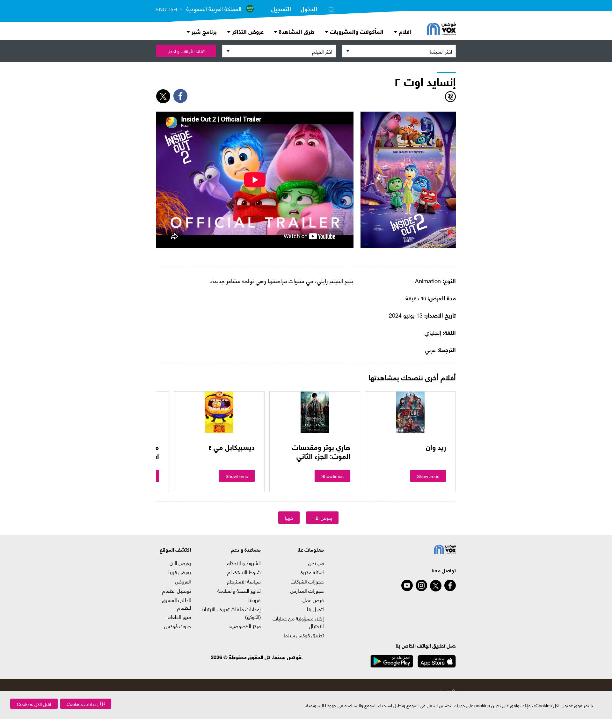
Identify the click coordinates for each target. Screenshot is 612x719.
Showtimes (428, 476)
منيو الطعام (179, 616)
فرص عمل (313, 600)
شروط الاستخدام (244, 572)
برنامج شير (203, 31)
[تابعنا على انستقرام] (421, 585)
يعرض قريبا (179, 572)
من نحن (316, 563)
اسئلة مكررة (312, 572)
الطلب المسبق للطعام (176, 603)
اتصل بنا (315, 609)
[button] (85, 704)
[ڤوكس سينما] (441, 29)
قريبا (289, 517)
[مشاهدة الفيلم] (410, 412)
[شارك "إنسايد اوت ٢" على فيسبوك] (180, 96)
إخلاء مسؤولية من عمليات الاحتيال (298, 622)
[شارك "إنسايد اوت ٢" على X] (163, 96)
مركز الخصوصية (245, 626)
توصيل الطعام (176, 590)
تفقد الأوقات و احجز (186, 51)
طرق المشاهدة (296, 31)
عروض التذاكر (247, 31)
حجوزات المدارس (307, 590)
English (166, 9)
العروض (183, 581)
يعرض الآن (322, 517)
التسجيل (281, 8)
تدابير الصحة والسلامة (239, 590)
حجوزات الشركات (307, 581)
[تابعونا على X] (435, 585)
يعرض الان (180, 563)
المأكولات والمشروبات (355, 31)
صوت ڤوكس (177, 626)
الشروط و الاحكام (244, 563)
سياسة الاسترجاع (244, 581)
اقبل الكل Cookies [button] (34, 704)
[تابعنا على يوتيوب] (407, 585)
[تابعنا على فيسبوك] (450, 585)
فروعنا (254, 600)
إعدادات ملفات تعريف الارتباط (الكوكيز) (231, 612)
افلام (404, 31)
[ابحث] (331, 8)
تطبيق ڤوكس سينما (304, 635)
